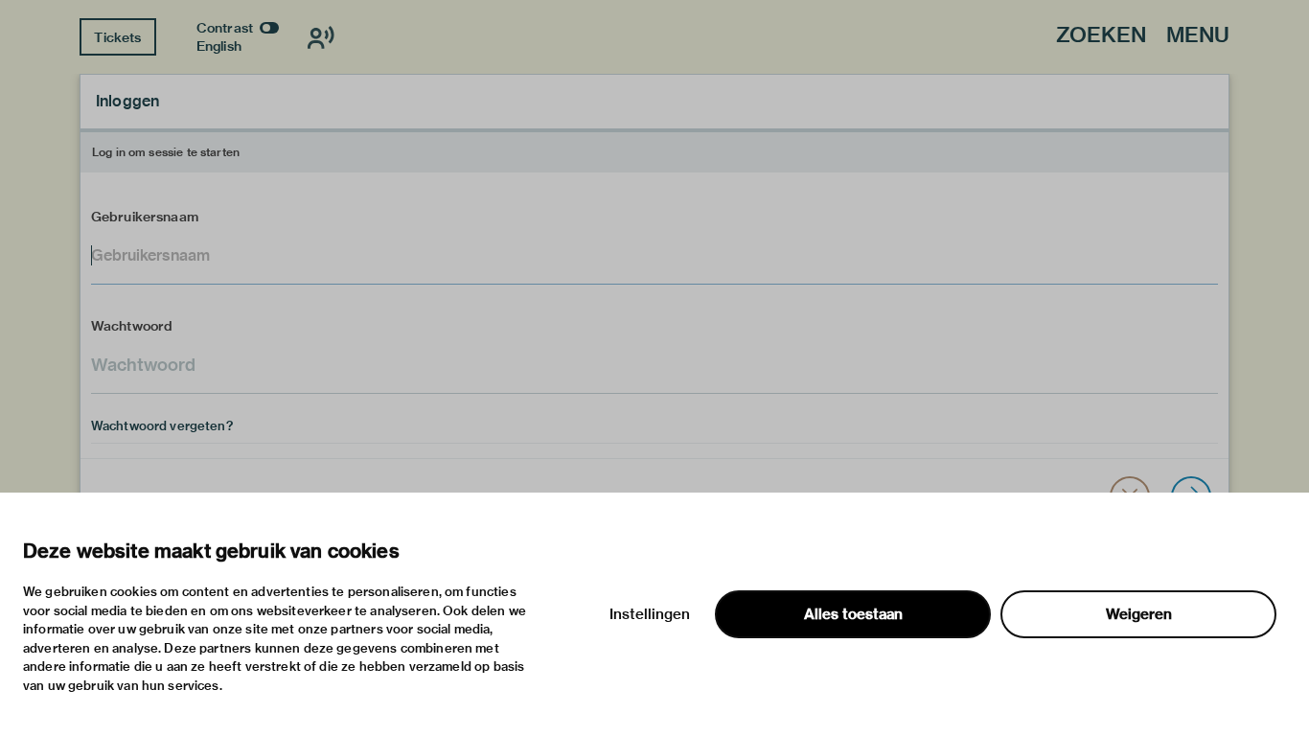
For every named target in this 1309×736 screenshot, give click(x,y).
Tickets (117, 37)
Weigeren (1139, 614)
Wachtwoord (132, 325)
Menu (1197, 36)
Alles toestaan (853, 614)
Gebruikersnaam (144, 216)
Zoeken (1101, 36)
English (218, 46)
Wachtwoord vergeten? (162, 425)
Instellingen (649, 614)
